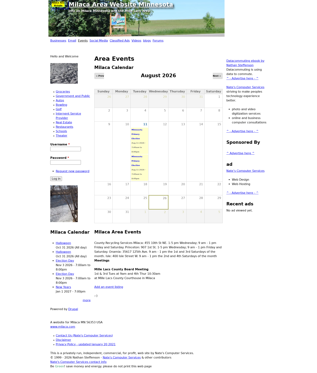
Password (59, 158)
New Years (63, 287)
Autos (60, 100)
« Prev (100, 76)
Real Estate (64, 122)
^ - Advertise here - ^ (242, 78)
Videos (136, 40)
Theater (61, 135)
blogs (147, 40)
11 (145, 124)
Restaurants (64, 127)
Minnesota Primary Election (137, 134)
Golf (59, 109)
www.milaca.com (62, 326)
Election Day (65, 260)
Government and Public (73, 96)
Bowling (61, 105)
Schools (61, 131)
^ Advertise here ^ (240, 153)
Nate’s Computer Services (245, 171)
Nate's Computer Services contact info (78, 362)
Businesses (58, 40)
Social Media (99, 40)
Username (60, 144)
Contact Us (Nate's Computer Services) (84, 335)
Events (83, 40)
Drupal (73, 309)
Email (72, 40)
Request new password (72, 171)
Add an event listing (108, 287)
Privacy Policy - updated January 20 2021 (86, 344)
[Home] (59, 4)
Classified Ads (120, 40)
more (87, 300)
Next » (217, 76)
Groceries (63, 91)
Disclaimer (63, 340)
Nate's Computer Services (245, 87)
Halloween (63, 243)
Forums (158, 40)
